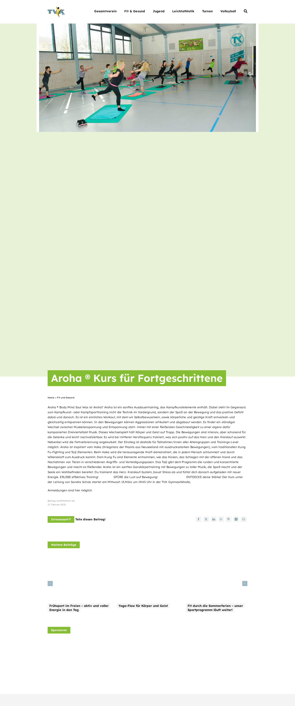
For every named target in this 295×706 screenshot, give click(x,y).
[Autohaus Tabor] (116, 651)
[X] (206, 519)
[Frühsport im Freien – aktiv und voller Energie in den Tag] (78, 556)
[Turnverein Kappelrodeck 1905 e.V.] (56, 8)
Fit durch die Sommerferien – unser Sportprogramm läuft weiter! (215, 608)
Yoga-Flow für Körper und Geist (143, 606)
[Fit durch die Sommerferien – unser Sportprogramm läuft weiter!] (216, 556)
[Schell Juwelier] (220, 641)
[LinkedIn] (213, 519)
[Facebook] (198, 519)
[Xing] (236, 519)
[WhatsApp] (221, 519)
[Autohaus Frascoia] (65, 648)
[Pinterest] (228, 519)
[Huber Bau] (168, 646)
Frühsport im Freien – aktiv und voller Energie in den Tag (79, 608)
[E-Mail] (243, 519)
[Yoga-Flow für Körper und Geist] (147, 556)
